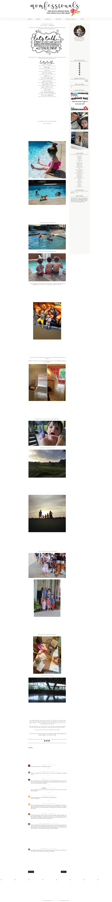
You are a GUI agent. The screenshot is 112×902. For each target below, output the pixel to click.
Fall (79, 161)
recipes (79, 185)
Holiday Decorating (79, 166)
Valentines (79, 179)
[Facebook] (79, 63)
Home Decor (79, 167)
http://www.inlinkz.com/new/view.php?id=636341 (42, 733)
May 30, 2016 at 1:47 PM (51, 795)
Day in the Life (79, 158)
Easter (79, 159)
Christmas (79, 157)
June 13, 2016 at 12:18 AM (52, 848)
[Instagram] (79, 68)
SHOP (82, 19)
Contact (48, 19)
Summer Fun (79, 174)
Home (29, 19)
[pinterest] (79, 67)
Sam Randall (44, 813)
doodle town (79, 182)
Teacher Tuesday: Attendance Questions (79, 110)
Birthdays (79, 156)
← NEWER (31, 871)
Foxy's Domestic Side (44, 771)
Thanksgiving (79, 176)
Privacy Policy (71, 19)
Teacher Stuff (79, 175)
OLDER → (64, 871)
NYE (79, 168)
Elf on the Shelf (79, 160)
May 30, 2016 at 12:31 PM (51, 779)
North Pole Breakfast (79, 169)
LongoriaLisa (44, 795)
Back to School (79, 155)
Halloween (79, 165)
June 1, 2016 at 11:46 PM (53, 823)
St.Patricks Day (79, 173)
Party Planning (79, 170)
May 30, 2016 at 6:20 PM (51, 813)
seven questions (79, 186)
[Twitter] (79, 65)
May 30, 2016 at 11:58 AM (53, 771)
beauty (79, 180)
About (38, 19)
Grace (44, 764)
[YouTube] (79, 74)
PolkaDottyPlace (44, 848)
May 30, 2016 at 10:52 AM (50, 764)
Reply (48, 768)
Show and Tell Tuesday (79, 172)
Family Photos (79, 163)
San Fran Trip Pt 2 (79, 149)
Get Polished (56, 900)
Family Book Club (79, 162)
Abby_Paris (44, 779)
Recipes (58, 19)
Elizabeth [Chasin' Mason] (44, 823)
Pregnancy (79, 171)
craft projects (79, 181)
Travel (79, 178)
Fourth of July (79, 164)
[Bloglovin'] (79, 70)
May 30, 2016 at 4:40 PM (50, 803)
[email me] (79, 72)
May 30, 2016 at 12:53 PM (51, 788)
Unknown (44, 803)
